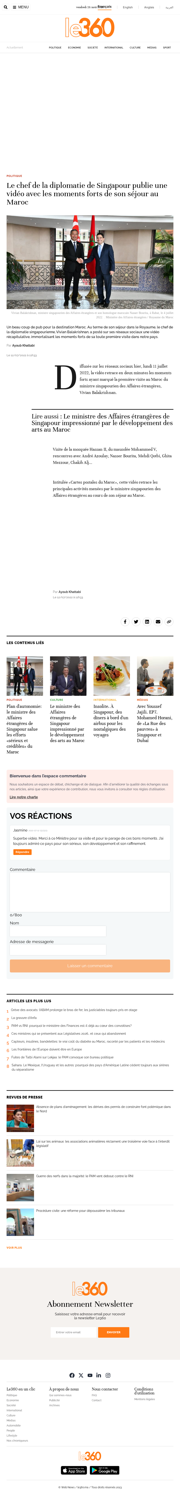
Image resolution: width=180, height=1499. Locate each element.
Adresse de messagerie (32, 941)
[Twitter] (81, 1375)
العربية (169, 7)
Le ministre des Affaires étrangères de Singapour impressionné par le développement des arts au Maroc (102, 423)
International (113, 47)
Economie (74, 47)
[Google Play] (104, 1470)
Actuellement (15, 47)
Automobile (14, 1425)
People (11, 1430)
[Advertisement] (90, 107)
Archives (54, 1405)
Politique (55, 47)
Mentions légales (144, 1399)
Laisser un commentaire (90, 965)
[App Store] (74, 1470)
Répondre (22, 852)
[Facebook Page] (72, 1375)
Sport (167, 47)
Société (93, 47)
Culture (135, 47)
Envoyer (114, 1332)
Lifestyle (12, 1435)
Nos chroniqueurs (17, 1440)
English (128, 7)
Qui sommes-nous (60, 1395)
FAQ (94, 1395)
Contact (96, 1400)
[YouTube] (90, 1375)
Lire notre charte (24, 797)
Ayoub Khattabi (23, 345)
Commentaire (22, 869)
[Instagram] (108, 1375)
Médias (152, 47)
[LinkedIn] (99, 1375)
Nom (14, 923)
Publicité (54, 1400)
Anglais (149, 7)
